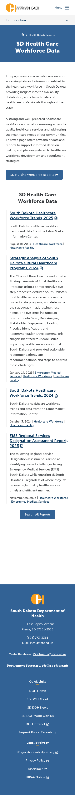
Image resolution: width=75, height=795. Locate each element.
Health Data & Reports (42, 34)
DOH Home (37, 691)
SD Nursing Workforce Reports (32, 175)
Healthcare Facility (22, 247)
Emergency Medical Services (30, 501)
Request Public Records (35, 732)
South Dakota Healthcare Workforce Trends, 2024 (33, 393)
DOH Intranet (35, 724)
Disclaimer (35, 769)
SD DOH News (37, 707)
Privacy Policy (35, 760)
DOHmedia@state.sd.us (49, 654)
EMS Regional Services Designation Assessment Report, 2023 (39, 440)
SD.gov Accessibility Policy (35, 752)
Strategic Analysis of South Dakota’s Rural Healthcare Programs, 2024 (34, 263)
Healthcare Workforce (47, 244)
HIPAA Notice (35, 777)
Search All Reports (38, 514)
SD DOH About (37, 699)
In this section (16, 20)
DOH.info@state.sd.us (37, 643)
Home (22, 35)
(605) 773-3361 (37, 637)
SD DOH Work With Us (38, 716)
